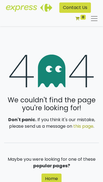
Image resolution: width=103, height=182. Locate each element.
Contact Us (75, 7)
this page (83, 126)
